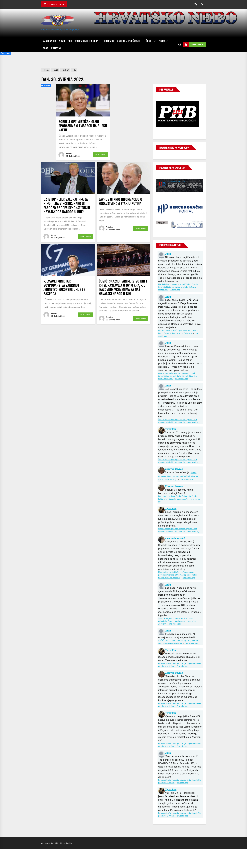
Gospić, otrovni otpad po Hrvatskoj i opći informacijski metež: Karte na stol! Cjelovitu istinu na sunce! (177, 376)
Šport (149, 41)
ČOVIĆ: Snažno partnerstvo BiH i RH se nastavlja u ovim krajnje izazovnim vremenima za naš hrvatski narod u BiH (123, 287)
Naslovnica (49, 41)
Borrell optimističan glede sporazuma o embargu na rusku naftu (82, 125)
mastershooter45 (175, 538)
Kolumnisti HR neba (86, 41)
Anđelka (69, 153)
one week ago (181, 379)
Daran (53, 235)
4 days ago (175, 290)
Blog (45, 48)
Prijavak (56, 48)
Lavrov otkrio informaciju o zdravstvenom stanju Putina (120, 201)
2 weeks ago (182, 666)
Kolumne (109, 41)
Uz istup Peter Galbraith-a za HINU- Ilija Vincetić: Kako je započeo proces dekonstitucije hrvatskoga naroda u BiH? (66, 205)
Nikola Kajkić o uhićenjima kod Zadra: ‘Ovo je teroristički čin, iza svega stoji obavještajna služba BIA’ (178, 287)
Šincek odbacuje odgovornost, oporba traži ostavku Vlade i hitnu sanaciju (178, 476)
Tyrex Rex (170, 429)
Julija (168, 253)
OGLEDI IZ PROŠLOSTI (128, 41)
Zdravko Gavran (174, 468)
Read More (100, 155)
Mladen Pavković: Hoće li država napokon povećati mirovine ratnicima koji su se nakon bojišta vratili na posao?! (178, 575)
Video (162, 41)
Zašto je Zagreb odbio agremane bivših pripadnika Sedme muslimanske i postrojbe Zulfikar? (177, 621)
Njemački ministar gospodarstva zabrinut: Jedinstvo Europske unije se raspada (64, 287)
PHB (70, 41)
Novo (62, 41)
